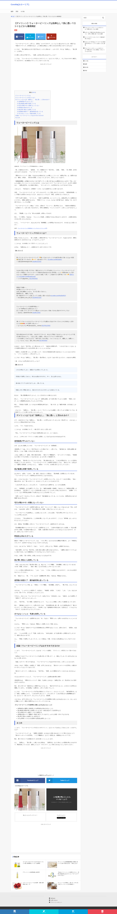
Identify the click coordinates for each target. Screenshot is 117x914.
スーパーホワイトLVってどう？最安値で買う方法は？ (95, 37)
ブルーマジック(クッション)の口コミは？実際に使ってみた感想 (94, 28)
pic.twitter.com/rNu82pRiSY (58, 295)
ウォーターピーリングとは (23, 95)
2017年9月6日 (34, 278)
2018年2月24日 (36, 261)
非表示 (33, 92)
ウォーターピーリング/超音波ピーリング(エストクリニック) (32, 228)
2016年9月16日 (37, 297)
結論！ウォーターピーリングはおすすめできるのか (29, 115)
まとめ (17, 117)
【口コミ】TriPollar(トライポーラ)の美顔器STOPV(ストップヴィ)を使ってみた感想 (95, 43)
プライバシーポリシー (56, 902)
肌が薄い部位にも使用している (26, 109)
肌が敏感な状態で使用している (26, 103)
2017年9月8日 (43, 340)
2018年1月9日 (36, 312)
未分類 (86, 67)
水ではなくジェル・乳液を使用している (29, 113)
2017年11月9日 (46, 325)
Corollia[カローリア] (20, 4)
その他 (22, 11)
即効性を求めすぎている (24, 107)
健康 (12, 11)
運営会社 (53, 898)
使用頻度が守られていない (25, 101)
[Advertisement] (45, 78)
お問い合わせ (54, 900)
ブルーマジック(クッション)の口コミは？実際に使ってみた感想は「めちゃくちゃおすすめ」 (95, 50)
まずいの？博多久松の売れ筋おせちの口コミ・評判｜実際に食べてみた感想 (95, 33)
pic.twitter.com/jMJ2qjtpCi (55, 259)
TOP (13, 16)
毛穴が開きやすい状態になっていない (28, 105)
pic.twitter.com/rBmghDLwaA (27, 276)
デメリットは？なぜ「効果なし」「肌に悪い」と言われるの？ (32, 99)
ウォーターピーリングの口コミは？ (25, 97)
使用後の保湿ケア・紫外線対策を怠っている (30, 111)
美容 (17, 11)
